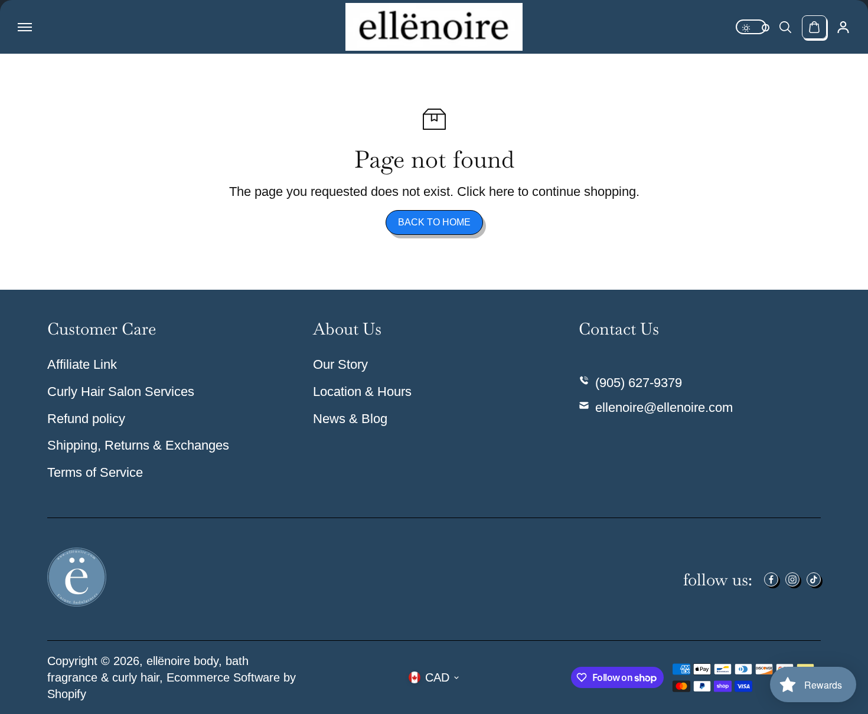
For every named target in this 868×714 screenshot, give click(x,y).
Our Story (340, 364)
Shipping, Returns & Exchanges (138, 445)
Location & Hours (362, 391)
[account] (843, 27)
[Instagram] (792, 579)
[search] (785, 27)
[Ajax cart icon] (814, 27)
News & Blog (350, 418)
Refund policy (86, 418)
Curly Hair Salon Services (120, 391)
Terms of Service (95, 472)
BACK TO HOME (434, 222)
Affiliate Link (82, 364)
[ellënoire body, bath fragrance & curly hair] (434, 27)
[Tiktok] (814, 579)
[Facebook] (771, 579)
